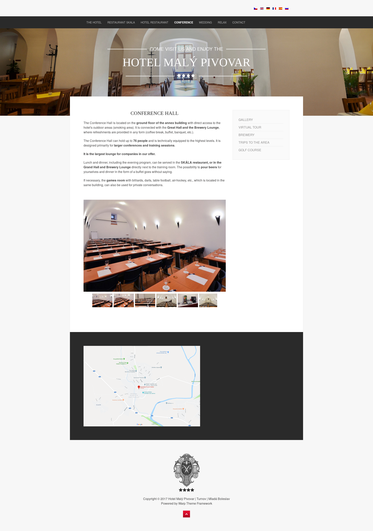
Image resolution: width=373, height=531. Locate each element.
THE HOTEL (94, 22)
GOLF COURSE (250, 150)
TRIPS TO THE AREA (254, 142)
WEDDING (205, 22)
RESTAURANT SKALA (121, 22)
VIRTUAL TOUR (250, 127)
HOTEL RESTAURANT (154, 22)
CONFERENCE (183, 22)
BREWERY (246, 135)
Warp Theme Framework (195, 503)
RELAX (222, 22)
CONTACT (238, 22)
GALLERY (246, 119)
